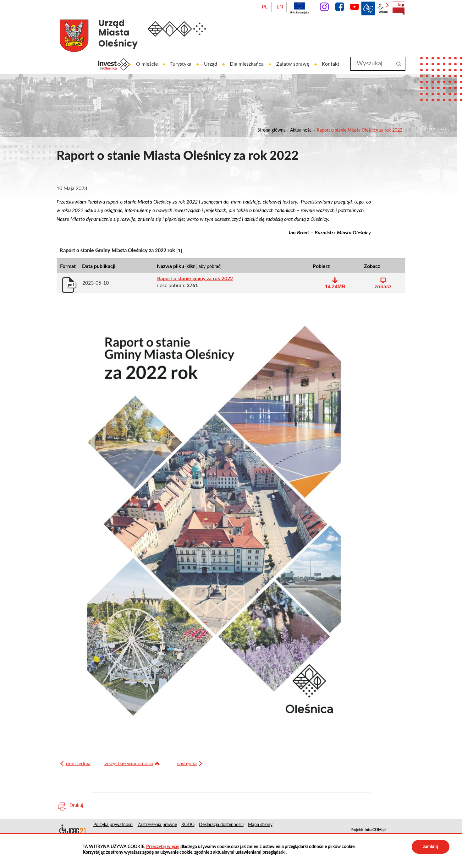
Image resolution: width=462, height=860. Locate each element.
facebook (339, 7)
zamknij (430, 847)
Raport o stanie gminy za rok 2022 (195, 278)
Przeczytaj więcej (162, 847)
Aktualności (301, 130)
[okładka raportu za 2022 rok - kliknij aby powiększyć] (214, 521)
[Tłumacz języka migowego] (368, 8)
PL (264, 6)
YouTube (354, 7)
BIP (398, 8)
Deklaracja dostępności (72, 830)
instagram (324, 7)
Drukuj (76, 805)
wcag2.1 (383, 8)
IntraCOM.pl (375, 830)
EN (280, 6)
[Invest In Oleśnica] (114, 64)
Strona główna (271, 130)
